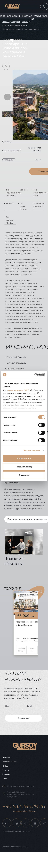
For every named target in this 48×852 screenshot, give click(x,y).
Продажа (15, 22)
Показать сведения (31, 450)
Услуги (38, 15)
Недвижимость (20, 15)
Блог (4, 779)
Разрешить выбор (24, 467)
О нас (5, 766)
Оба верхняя (8, 25)
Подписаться (23, 718)
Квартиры (20, 25)
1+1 (32, 651)
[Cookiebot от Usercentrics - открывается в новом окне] (34, 374)
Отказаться (24, 475)
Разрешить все (24, 458)
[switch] (41, 425)
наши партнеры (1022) (18, 390)
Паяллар (34, 638)
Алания (25, 22)
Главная (5, 15)
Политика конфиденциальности (14, 846)
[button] (7, 97)
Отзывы (6, 774)
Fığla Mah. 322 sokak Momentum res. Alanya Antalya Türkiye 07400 (20, 794)
